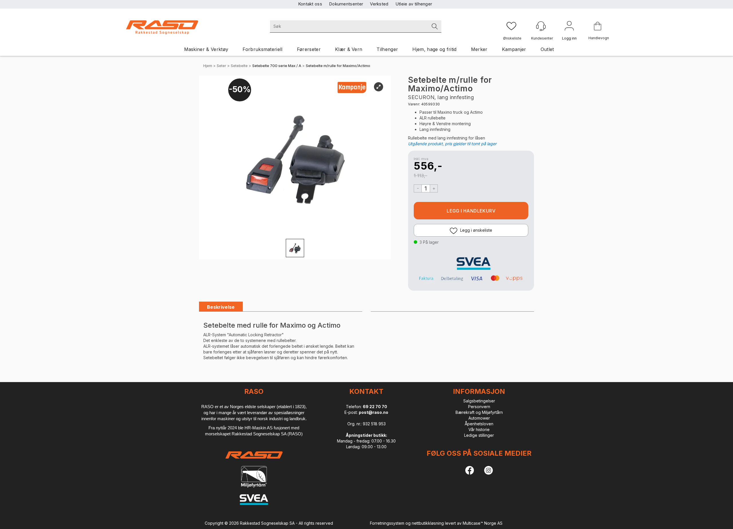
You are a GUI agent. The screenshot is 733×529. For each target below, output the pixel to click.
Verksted (379, 4)
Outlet (547, 49)
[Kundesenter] (541, 26)
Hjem (207, 65)
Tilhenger (387, 49)
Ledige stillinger (479, 435)
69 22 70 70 (375, 406)
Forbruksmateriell (262, 49)
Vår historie (479, 429)
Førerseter (309, 49)
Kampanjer (514, 49)
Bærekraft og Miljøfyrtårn (479, 412)
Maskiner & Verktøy (206, 49)
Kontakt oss (310, 4)
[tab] (221, 307)
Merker (479, 49)
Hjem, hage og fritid (434, 49)
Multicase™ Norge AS (483, 523)
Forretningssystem (387, 523)
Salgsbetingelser (479, 400)
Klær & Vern (348, 49)
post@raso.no (373, 412)
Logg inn (569, 27)
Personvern (479, 406)
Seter (221, 65)
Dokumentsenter (346, 4)
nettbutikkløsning (428, 523)
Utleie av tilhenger (413, 4)
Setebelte (239, 65)
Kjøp (471, 210)
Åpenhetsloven (479, 423)
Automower (479, 418)
